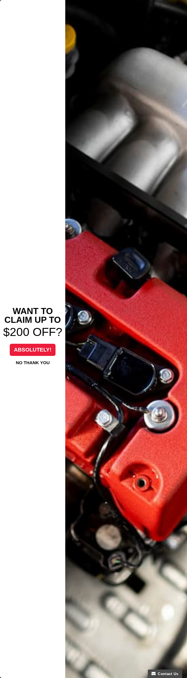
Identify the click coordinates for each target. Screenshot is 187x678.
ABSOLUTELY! (32, 350)
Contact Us (167, 674)
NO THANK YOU (33, 362)
